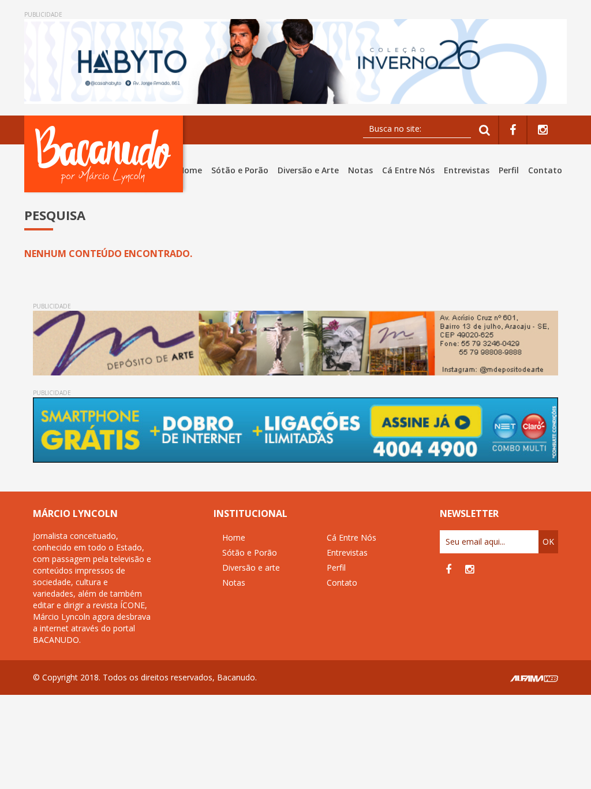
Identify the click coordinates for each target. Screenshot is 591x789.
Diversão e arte (251, 567)
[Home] (106, 153)
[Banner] (295, 61)
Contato (545, 170)
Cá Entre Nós (408, 170)
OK (548, 541)
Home (190, 170)
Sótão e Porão (239, 170)
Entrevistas (466, 170)
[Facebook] (512, 130)
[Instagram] (543, 130)
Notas (360, 170)
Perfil (509, 170)
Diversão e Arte (308, 170)
